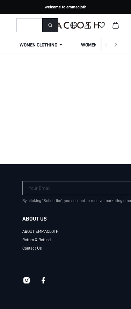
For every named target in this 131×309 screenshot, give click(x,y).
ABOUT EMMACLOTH (40, 231)
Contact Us (32, 248)
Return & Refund (36, 239)
